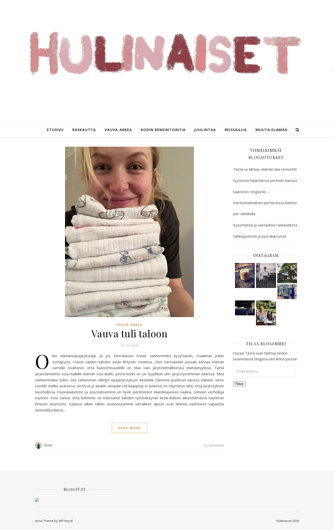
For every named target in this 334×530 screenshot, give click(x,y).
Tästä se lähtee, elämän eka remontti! (265, 169)
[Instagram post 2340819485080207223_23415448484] (245, 275)
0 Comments (214, 445)
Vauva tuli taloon (129, 333)
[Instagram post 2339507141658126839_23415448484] (287, 273)
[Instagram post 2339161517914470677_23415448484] (287, 291)
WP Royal (66, 521)
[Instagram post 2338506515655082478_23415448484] (245, 307)
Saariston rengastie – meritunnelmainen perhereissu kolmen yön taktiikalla (265, 202)
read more (129, 428)
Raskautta (84, 129)
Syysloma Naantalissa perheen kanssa (265, 180)
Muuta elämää (271, 129)
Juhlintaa (205, 129)
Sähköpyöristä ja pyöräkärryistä (259, 236)
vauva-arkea (118, 129)
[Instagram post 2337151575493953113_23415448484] (266, 312)
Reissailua (236, 129)
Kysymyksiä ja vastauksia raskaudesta (265, 224)
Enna (48, 445)
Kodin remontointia (163, 129)
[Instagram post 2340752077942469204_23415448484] (266, 275)
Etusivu (55, 129)
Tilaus (239, 384)
